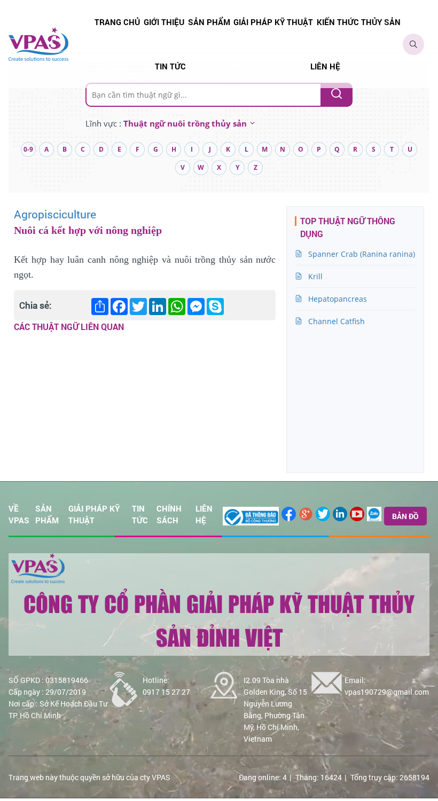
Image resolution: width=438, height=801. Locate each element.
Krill (315, 276)
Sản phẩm (209, 22)
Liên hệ (325, 66)
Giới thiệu (164, 22)
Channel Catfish (336, 321)
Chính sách (169, 514)
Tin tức (170, 66)
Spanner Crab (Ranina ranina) (361, 254)
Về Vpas (19, 514)
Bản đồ (405, 516)
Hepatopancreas (337, 299)
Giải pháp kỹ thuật (273, 22)
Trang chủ (117, 22)
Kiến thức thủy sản (359, 22)
